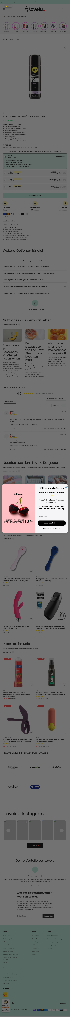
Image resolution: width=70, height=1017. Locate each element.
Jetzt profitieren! (51, 523)
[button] (8, 6)
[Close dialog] (66, 486)
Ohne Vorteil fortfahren (51, 528)
